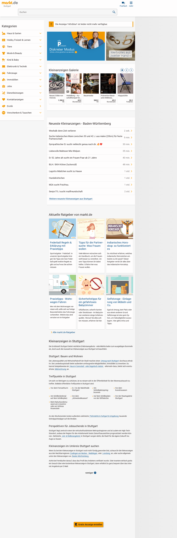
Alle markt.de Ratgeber (64, 332)
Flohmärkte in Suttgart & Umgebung (104, 416)
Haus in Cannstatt (77, 366)
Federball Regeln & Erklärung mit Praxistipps (61, 245)
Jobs (9, 86)
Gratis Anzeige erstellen (90, 524)
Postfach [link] (123, 6)
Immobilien (12, 79)
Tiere (9, 46)
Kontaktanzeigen (15, 99)
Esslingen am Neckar (78, 453)
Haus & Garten (14, 33)
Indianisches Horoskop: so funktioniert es (119, 245)
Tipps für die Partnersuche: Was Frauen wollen (91, 245)
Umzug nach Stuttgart (110, 361)
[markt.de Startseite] (10, 2)
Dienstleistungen (15, 93)
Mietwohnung (60, 369)
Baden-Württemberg (80, 456)
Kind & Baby (13, 59)
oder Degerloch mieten (94, 366)
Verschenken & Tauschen (19, 112)
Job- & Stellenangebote (71, 436)
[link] (57, 88)
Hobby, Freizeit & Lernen (18, 40)
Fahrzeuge (12, 73)
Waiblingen (92, 453)
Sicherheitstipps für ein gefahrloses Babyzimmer (90, 302)
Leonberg (106, 453)
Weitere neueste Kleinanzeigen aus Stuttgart (70, 198)
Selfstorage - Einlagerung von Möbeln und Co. (119, 302)
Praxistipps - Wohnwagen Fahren (61, 300)
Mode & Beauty (14, 53)
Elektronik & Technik (17, 66)
